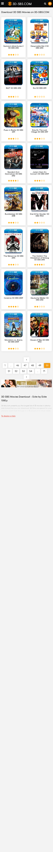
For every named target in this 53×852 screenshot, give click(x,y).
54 (30, 371)
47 (25, 365)
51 (9, 371)
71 (44, 371)
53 (23, 371)
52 (16, 371)
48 (32, 365)
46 (17, 365)
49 (39, 365)
